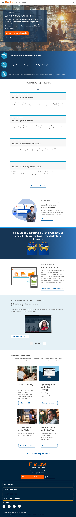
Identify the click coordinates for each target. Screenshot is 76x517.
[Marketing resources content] (71, 494)
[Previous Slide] (31, 343)
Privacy (9, 514)
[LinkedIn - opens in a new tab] (14, 506)
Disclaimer (15, 514)
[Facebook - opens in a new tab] (4, 506)
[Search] (73, 2)
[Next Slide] (44, 343)
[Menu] (2, 2)
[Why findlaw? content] (71, 484)
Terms (4, 514)
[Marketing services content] (71, 489)
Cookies (21, 514)
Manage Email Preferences (31, 514)
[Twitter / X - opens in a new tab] (9, 506)
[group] (38, 324)
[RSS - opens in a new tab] (19, 506)
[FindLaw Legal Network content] (71, 498)
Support (42, 514)
